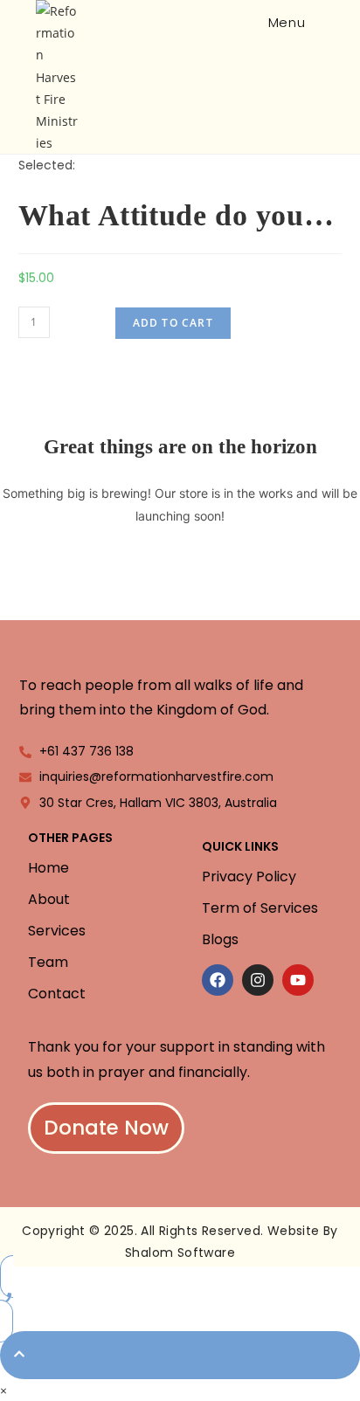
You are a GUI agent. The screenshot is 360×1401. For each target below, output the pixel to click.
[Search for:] (321, 22)
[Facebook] (217, 980)
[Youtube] (298, 980)
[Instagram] (257, 980)
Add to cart (173, 322)
